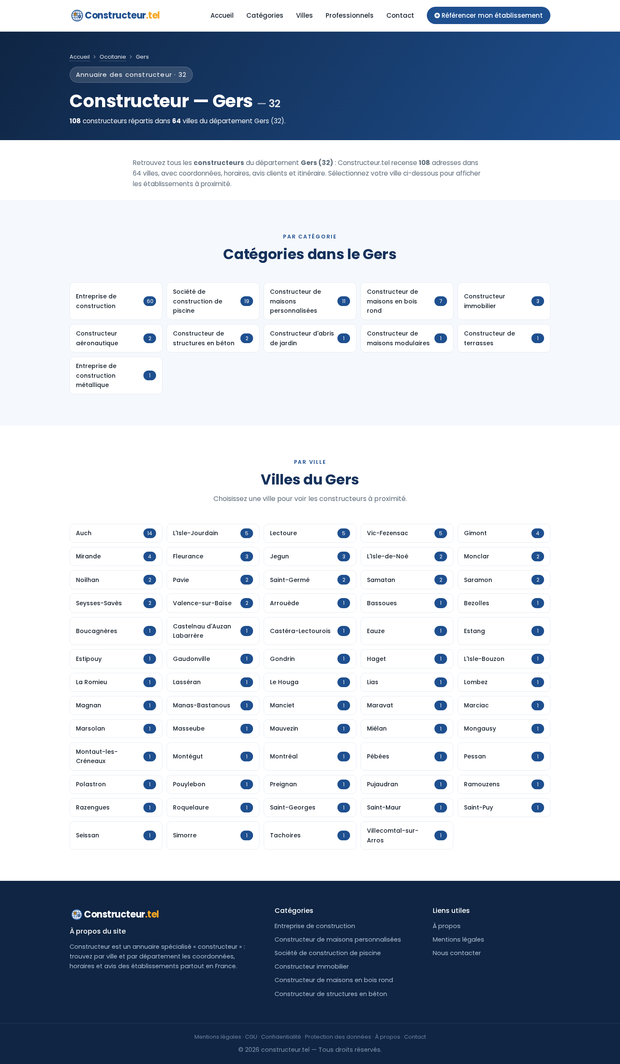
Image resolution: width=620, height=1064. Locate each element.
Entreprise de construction (315, 926)
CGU (251, 1037)
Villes (304, 15)
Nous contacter (457, 953)
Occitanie (113, 57)
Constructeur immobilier (312, 966)
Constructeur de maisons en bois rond (334, 980)
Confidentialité (281, 1037)
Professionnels (350, 15)
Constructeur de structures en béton (331, 994)
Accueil (222, 15)
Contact (400, 15)
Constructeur (122, 15)
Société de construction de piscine (328, 953)
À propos (447, 926)
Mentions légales (458, 939)
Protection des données (338, 1037)
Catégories (264, 15)
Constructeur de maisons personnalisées (338, 939)
